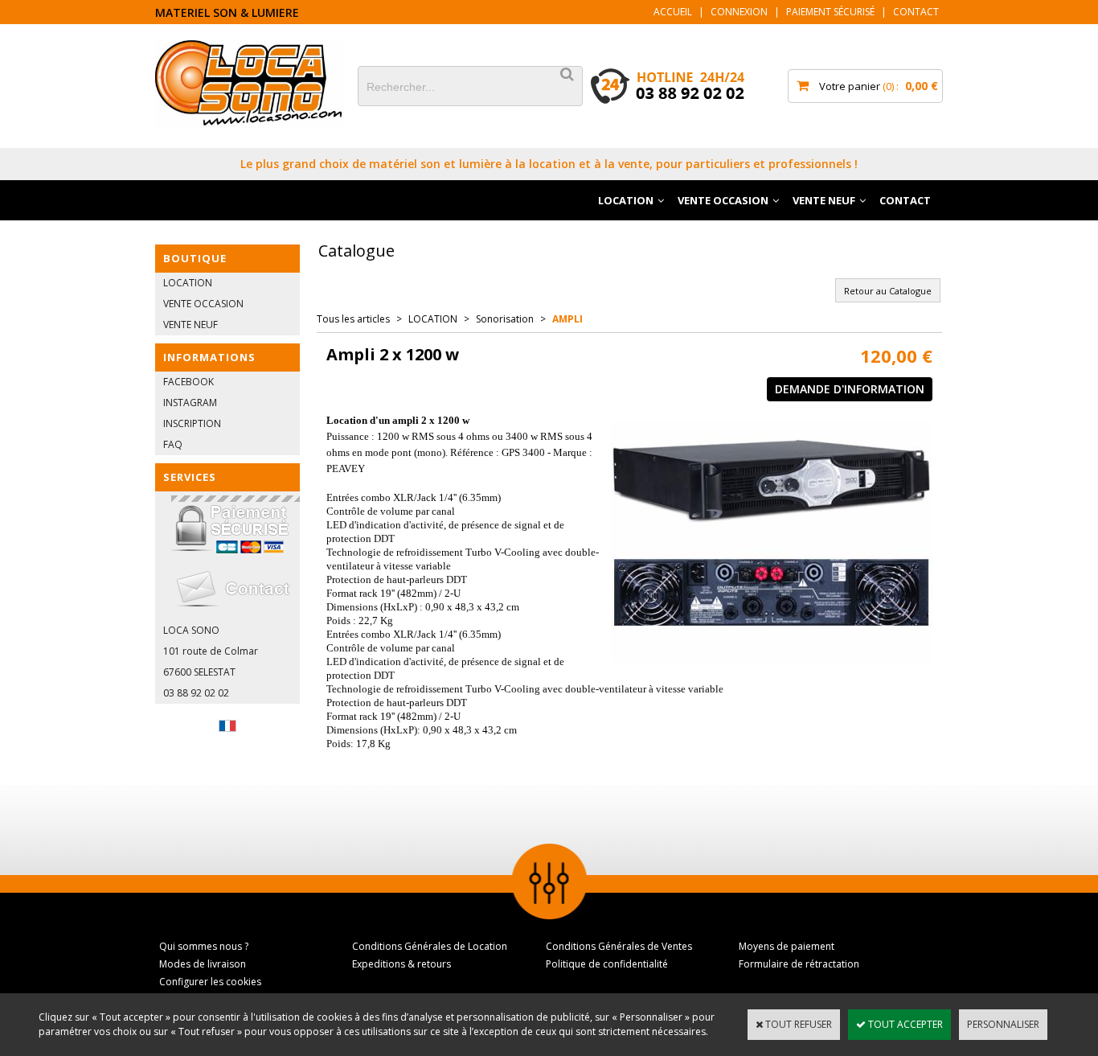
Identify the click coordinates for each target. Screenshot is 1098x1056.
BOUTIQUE (195, 258)
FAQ (172, 444)
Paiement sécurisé (830, 11)
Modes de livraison (202, 964)
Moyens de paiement (786, 946)
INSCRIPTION (192, 423)
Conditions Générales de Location (429, 946)
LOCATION (625, 200)
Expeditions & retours (401, 964)
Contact (916, 11)
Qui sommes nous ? (203, 946)
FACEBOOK (188, 381)
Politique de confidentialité (607, 964)
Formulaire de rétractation (799, 964)
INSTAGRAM (190, 402)
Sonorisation (505, 319)
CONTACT (905, 200)
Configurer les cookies (210, 981)
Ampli (567, 319)
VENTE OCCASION (723, 200)
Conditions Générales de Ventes (619, 946)
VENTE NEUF (824, 200)
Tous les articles (353, 319)
